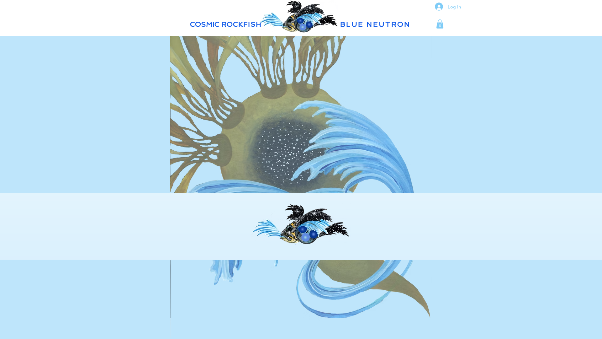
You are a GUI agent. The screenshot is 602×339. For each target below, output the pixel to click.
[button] (440, 24)
